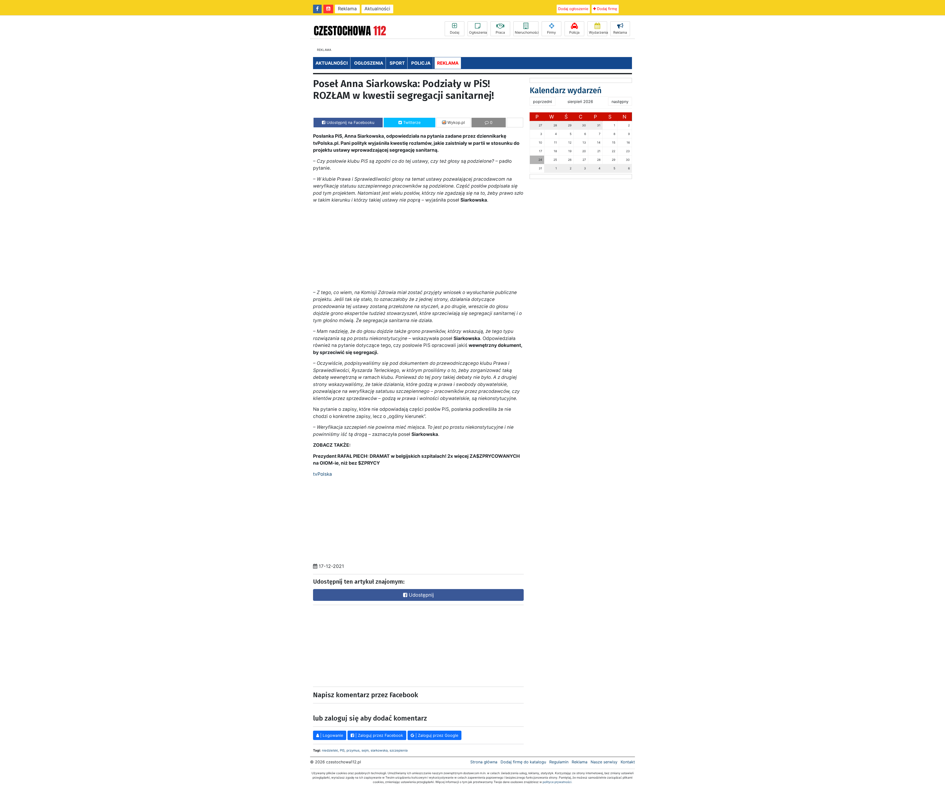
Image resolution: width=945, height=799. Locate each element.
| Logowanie (331, 735)
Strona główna (483, 761)
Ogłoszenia (478, 32)
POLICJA (420, 63)
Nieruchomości (526, 32)
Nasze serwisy (604, 761)
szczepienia (399, 750)
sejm (365, 750)
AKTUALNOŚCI (331, 63)
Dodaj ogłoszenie (573, 8)
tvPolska (322, 474)
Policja (574, 32)
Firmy (551, 32)
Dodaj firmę (606, 8)
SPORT (397, 63)
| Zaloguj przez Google (436, 735)
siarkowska (379, 750)
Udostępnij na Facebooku (349, 122)
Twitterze (411, 122)
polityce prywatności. (557, 782)
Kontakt (628, 761)
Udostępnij (420, 595)
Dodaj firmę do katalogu (523, 761)
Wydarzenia (598, 32)
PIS (342, 750)
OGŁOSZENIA (368, 63)
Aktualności (377, 9)
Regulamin (558, 761)
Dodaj (454, 32)
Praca (500, 32)
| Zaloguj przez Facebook (378, 735)
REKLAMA (447, 63)
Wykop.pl (455, 122)
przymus (353, 750)
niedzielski (330, 750)
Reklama (347, 9)
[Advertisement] (364, 644)
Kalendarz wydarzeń (566, 90)
